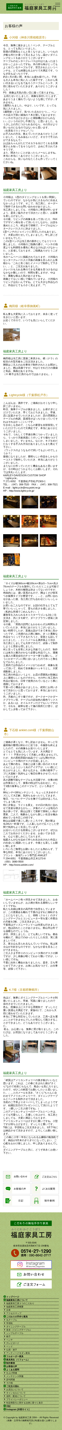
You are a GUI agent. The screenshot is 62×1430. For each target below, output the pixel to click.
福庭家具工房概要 (14, 1306)
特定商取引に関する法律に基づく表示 (24, 1403)
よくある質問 (12, 1369)
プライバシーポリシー (17, 1399)
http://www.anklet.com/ (21, 864)
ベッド (9, 1346)
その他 (9, 1383)
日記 (8, 1406)
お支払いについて (14, 1389)
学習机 (9, 1323)
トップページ (12, 1296)
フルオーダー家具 (14, 1356)
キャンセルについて (16, 1393)
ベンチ (9, 1340)
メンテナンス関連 (14, 1376)
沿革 (8, 1310)
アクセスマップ (13, 1313)
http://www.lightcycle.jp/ (21, 490)
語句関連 (10, 1379)
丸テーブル (11, 1320)
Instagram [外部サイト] (17, 1409)
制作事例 (10, 1363)
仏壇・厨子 (11, 1350)
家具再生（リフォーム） (18, 1359)
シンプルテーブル (14, 1333)
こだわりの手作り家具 (17, 1316)
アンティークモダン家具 (18, 1353)
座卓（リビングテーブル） (19, 1330)
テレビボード (12, 1343)
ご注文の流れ (12, 1386)
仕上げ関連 (11, 1373)
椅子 (8, 1336)
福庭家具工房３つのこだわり (20, 1303)
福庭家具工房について (17, 1300)
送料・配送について (16, 1396)
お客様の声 (11, 1366)
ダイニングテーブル (16, 1326)
